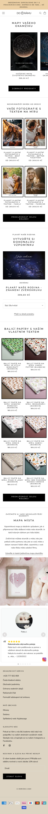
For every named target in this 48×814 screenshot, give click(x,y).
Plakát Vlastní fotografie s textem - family (12, 202)
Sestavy (6, 714)
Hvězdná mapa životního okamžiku (23, 74)
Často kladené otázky (12, 680)
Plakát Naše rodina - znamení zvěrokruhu (24, 289)
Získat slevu (14, 776)
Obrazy (6, 710)
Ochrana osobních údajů (13, 688)
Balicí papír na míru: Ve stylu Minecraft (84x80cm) (12, 366)
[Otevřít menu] (3, 13)
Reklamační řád (9, 693)
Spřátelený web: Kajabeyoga (15, 718)
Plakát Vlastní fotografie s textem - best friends (12, 155)
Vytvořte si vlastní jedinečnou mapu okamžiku (24, 553)
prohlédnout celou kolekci (23, 498)
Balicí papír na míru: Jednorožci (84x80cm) (35, 404)
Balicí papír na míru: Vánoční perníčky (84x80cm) (12, 405)
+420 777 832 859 (11, 676)
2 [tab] (20, 664)
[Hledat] (40, 13)
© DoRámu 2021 (24, 789)
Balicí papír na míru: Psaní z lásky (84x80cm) (12, 480)
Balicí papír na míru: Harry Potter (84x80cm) (35, 365)
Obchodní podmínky (11, 684)
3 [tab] (23, 664)
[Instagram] (10, 745)
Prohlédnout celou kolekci (23, 218)
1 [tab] (18, 664)
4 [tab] (25, 664)
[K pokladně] (45, 13)
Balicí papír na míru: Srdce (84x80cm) (12, 443)
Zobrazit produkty (24, 88)
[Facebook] (4, 745)
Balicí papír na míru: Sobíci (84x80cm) (35, 443)
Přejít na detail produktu (24, 314)
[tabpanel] (24, 635)
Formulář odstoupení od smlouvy (16, 697)
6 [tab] (30, 664)
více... (12, 656)
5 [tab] (27, 664)
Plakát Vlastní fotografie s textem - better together (35, 155)
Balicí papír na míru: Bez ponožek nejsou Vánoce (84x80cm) (35, 480)
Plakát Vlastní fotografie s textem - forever (35, 202)
